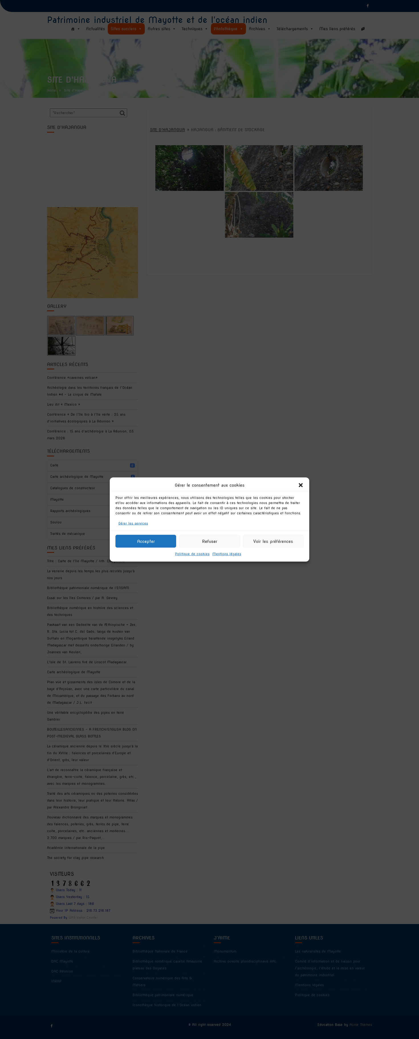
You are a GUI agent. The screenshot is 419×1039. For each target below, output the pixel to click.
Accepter (146, 541)
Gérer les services (133, 523)
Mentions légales (226, 554)
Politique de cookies (192, 554)
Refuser (209, 541)
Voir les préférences (273, 541)
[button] (301, 485)
